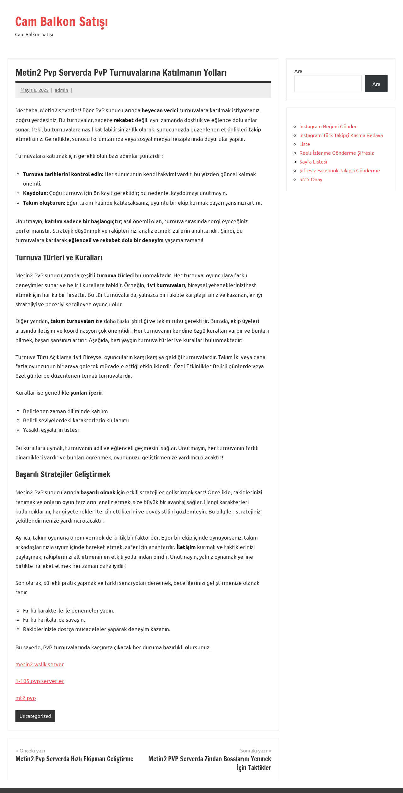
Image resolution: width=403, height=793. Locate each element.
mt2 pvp (25, 697)
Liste (304, 144)
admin (61, 90)
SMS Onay (310, 179)
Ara (298, 71)
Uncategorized (35, 716)
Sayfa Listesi (313, 161)
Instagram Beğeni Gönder (328, 126)
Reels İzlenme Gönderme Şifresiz (336, 152)
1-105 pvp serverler (39, 680)
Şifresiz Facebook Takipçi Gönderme (339, 170)
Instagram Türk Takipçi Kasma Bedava (341, 135)
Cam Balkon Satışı (61, 21)
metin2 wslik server (39, 664)
